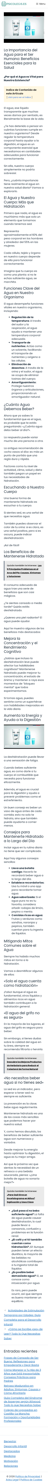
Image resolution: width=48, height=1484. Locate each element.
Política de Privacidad (27, 1476)
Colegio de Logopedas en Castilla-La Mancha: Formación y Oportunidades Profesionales (22, 1415)
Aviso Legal (12, 1479)
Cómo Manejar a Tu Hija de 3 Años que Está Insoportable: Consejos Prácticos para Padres (22, 1375)
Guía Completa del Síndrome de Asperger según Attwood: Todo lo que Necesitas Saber (23, 1401)
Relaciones (11, 1466)
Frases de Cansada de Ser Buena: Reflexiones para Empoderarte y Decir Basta (21, 1361)
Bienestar (10, 1441)
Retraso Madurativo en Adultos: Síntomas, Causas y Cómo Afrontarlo (22, 1389)
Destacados (12, 1451)
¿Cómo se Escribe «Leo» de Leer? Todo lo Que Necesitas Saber (23, 1333)
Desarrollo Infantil (15, 1446)
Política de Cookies (31, 1479)
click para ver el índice (19, 97)
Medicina (10, 1456)
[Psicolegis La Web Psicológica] (13, 4)
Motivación (11, 1461)
